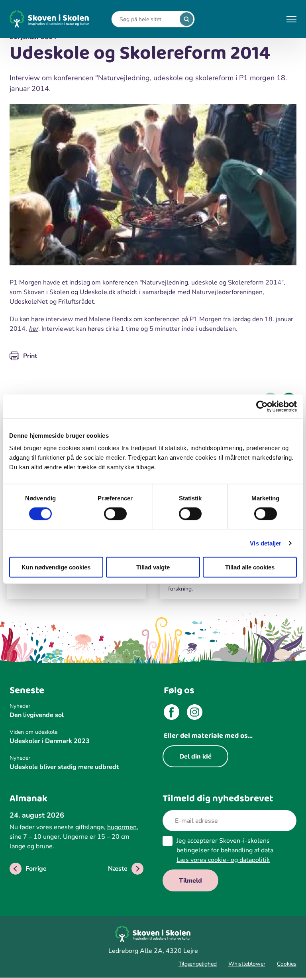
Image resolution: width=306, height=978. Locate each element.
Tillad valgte (153, 567)
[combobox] (147, 19)
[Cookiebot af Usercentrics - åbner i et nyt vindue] (262, 406)
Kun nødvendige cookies (56, 567)
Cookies (286, 964)
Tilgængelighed (197, 964)
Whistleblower (246, 964)
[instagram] (194, 713)
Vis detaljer (265, 542)
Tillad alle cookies (250, 567)
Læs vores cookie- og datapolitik (223, 860)
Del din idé (195, 756)
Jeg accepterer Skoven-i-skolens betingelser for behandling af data (225, 850)
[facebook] (171, 713)
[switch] (115, 513)
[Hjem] (49, 19)
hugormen (122, 827)
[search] (186, 19)
